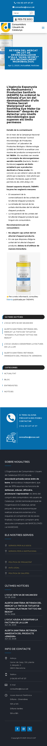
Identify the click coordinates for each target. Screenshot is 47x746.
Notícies (35, 65)
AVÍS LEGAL (14, 568)
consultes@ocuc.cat (24, 7)
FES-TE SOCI (25, 19)
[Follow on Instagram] (23, 729)
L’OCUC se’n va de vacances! (18, 323)
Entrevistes (11, 385)
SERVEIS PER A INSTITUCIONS (22, 551)
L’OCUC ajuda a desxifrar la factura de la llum (23, 345)
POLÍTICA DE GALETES (19, 573)
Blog (7, 379)
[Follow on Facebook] (17, 729)
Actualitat (25, 65)
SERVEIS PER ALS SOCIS (20, 545)
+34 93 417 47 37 (24, 3)
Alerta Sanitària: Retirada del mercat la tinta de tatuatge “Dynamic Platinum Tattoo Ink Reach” (21, 333)
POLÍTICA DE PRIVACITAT (20, 562)
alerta (10, 299)
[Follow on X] (29, 729)
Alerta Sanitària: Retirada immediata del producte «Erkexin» (23, 354)
